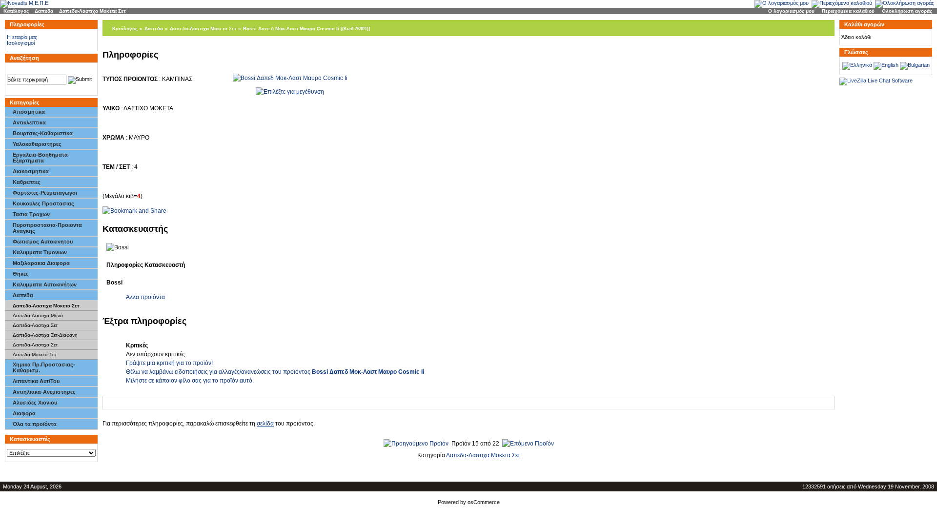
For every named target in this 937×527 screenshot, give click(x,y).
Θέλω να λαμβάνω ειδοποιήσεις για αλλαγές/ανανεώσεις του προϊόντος (275, 371)
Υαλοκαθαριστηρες (37, 144)
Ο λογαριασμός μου (791, 11)
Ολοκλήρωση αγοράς (907, 11)
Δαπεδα (44, 11)
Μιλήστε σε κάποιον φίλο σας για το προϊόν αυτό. (190, 380)
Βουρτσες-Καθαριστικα (43, 133)
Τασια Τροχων (31, 214)
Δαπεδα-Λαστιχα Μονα (38, 315)
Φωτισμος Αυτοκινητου (43, 241)
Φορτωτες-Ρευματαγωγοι (45, 193)
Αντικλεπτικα (29, 122)
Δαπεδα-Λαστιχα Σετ (35, 325)
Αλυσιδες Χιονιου (35, 402)
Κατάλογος (16, 11)
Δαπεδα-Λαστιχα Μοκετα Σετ (92, 11)
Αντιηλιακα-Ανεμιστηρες (44, 392)
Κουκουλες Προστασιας (43, 203)
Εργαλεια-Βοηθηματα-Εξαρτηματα (41, 157)
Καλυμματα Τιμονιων (40, 252)
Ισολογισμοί (21, 43)
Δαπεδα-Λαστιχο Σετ (35, 344)
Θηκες (21, 274)
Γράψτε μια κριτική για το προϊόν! (169, 363)
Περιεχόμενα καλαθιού (848, 11)
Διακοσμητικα (31, 171)
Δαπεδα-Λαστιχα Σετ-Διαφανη (45, 335)
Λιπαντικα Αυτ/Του (36, 381)
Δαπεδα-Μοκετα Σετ (34, 354)
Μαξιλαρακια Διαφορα (41, 263)
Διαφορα (24, 413)
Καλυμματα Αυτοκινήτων (45, 284)
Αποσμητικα (29, 112)
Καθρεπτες (27, 182)
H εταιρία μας (22, 37)
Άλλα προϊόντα (145, 297)
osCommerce (484, 502)
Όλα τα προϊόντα (35, 424)
